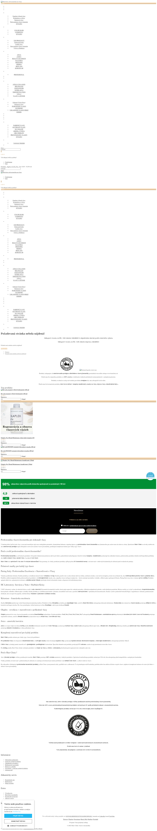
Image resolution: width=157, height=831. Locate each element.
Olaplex (70, 819)
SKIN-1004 (19, 66)
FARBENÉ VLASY (19, 125)
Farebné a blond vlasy (19, 16)
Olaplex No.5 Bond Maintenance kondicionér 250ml (16, 464)
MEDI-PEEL (19, 62)
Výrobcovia (8, 793)
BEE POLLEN (19, 86)
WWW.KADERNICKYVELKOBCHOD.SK (79, 816)
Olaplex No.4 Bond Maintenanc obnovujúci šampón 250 (17, 438)
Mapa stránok (9, 783)
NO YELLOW (19, 129)
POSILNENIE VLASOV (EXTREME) (19, 107)
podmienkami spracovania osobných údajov (83, 525)
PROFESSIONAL (19, 75)
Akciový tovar (9, 798)
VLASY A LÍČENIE (19, 96)
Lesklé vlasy (19, 44)
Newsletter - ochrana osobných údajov (16, 768)
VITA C (19, 94)
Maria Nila (84, 819)
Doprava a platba (10, 766)
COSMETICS (19, 32)
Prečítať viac (17, 812)
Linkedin (102, 816)
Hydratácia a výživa (19, 18)
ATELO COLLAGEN (19, 84)
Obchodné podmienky (11, 760)
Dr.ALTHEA (19, 60)
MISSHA (19, 64)
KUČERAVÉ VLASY (19, 127)
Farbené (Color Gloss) (19, 102)
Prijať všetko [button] (18, 816)
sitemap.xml (8, 770)
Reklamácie (8, 781)
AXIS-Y (19, 57)
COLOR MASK (19, 30)
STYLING (19, 24)
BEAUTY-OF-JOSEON (19, 58)
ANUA (19, 55)
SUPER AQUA (19, 90)
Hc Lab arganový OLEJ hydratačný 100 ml (14, 394)
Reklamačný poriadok (12, 765)
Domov (7, 352)
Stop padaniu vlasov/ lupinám (19, 46)
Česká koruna (8, 162)
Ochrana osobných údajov (13, 761)
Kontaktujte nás (10, 780)
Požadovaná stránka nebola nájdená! (15, 353)
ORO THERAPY (19, 133)
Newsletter (78, 510)
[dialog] (18, 814)
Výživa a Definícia (19, 48)
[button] (18, 826)
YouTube (112, 816)
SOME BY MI (19, 68)
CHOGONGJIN (19, 88)
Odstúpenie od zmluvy (11, 763)
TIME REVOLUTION (19, 92)
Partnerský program (11, 796)
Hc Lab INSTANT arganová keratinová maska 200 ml (17, 451)
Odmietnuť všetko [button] (18, 821)
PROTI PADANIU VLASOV (19, 135)
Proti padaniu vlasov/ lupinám (19, 22)
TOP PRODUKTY (19, 40)
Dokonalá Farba (19, 42)
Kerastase (77, 819)
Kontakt (95, 819)
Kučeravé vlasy (19, 20)
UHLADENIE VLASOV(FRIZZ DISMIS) (19, 111)
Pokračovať (4, 348)
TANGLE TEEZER (19, 143)
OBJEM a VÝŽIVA (19, 131)
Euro (6, 163)
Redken (90, 819)
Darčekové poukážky (11, 795)
